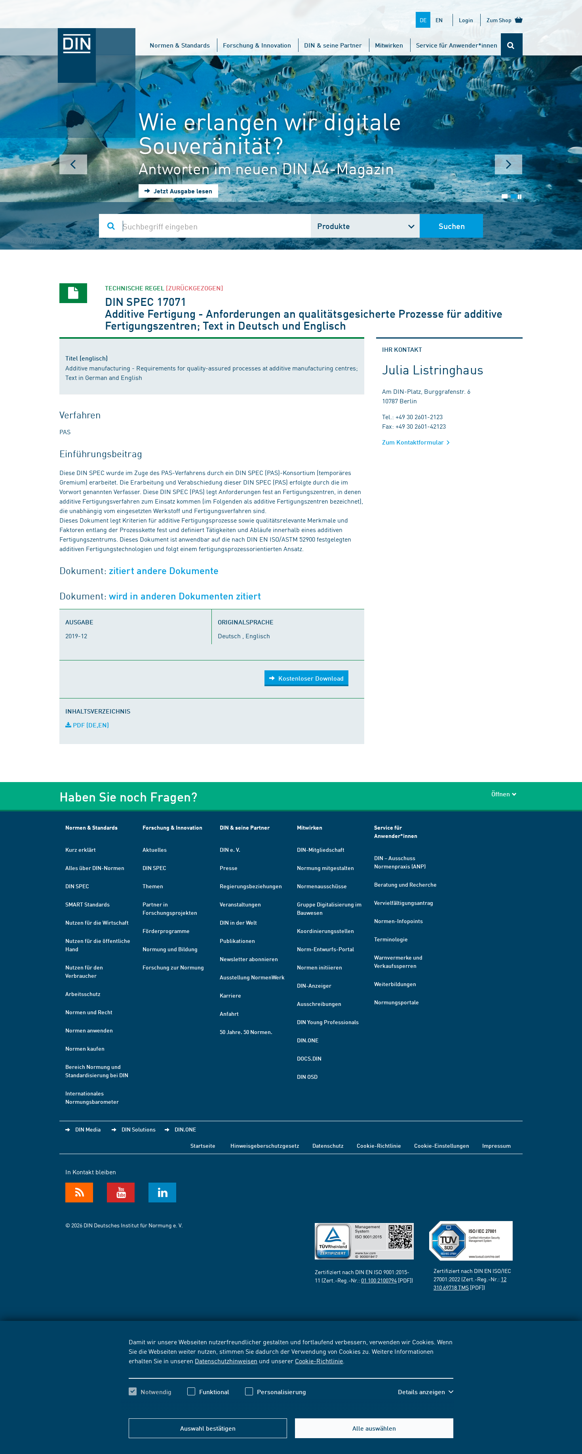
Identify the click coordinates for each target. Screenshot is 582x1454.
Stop (519, 197)
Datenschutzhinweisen (226, 1360)
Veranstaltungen (240, 904)
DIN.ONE (307, 1040)
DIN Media (88, 1129)
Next (509, 164)
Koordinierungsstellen (325, 930)
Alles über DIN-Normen (94, 867)
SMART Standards (87, 904)
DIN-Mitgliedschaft (320, 849)
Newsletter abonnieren (249, 958)
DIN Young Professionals (328, 1021)
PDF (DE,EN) (90, 725)
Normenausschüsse (322, 885)
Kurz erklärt (80, 849)
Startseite (202, 1145)
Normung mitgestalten (325, 867)
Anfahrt (229, 1013)
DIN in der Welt (238, 922)
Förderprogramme (166, 930)
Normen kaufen (85, 1048)
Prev (73, 164)
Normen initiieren (319, 967)
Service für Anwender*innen (456, 45)
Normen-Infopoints (398, 920)
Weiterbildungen (395, 983)
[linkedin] (162, 1192)
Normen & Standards (180, 45)
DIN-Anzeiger (314, 985)
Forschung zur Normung (173, 967)
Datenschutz (328, 1145)
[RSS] (79, 1192)
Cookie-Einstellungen (441, 1145)
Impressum (496, 1145)
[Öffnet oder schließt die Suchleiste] (512, 45)
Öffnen (500, 794)
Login (466, 19)
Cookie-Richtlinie (319, 1360)
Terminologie (391, 939)
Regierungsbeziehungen (251, 885)
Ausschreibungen (319, 1003)
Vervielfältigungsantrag (403, 902)
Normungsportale (396, 1002)
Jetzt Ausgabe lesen (182, 191)
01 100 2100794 (379, 1280)
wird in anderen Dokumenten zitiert (185, 596)
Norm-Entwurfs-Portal (325, 948)
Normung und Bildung (170, 948)
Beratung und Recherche (405, 884)
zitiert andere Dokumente (164, 570)
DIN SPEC (77, 885)
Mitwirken (389, 45)
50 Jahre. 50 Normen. (246, 1031)
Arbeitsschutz (83, 993)
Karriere (230, 995)
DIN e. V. (230, 849)
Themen (153, 885)
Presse (229, 867)
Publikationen (237, 940)
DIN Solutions (139, 1129)
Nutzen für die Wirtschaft (97, 922)
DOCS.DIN (309, 1058)
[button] (425, 1392)
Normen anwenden (89, 1030)
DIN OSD (307, 1076)
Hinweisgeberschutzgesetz (264, 1145)
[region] (291, 1373)
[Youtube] (121, 1192)
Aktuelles (155, 849)
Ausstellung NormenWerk (252, 977)
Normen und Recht (88, 1011)
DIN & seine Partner (333, 45)
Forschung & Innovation (257, 45)
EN (439, 19)
